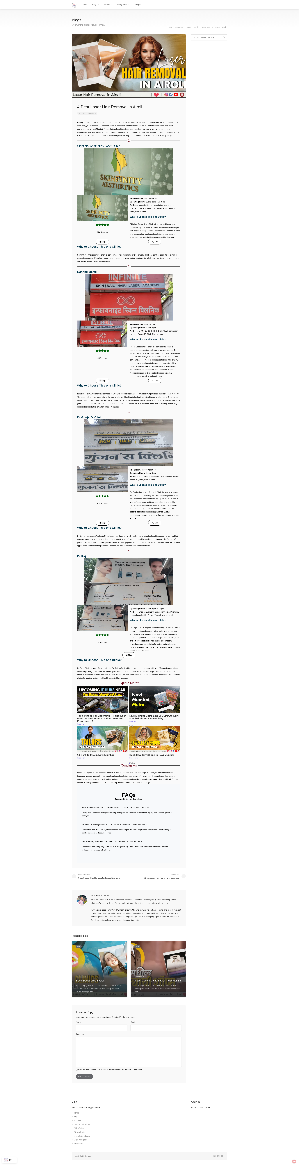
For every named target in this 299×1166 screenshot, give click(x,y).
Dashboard (78, 1144)
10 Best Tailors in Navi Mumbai (95, 755)
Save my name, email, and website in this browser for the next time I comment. (110, 1070)
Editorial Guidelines (81, 1124)
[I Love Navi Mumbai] (74, 4)
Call (156, 242)
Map (103, 242)
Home (85, 5)
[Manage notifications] (294, 1161)
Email (133, 1022)
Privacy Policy (121, 5)
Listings (136, 5)
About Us (106, 5)
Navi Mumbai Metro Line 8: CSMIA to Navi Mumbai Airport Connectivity (154, 717)
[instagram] (214, 1156)
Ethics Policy (78, 1128)
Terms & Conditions (81, 1136)
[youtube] (222, 1156)
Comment (80, 1034)
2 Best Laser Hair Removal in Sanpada (161, 876)
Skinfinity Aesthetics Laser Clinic (98, 146)
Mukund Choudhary (88, 113)
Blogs (94, 5)
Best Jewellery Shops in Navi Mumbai (151, 755)
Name (79, 1022)
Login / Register (80, 1140)
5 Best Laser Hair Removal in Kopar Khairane (99, 876)
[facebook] (218, 1156)
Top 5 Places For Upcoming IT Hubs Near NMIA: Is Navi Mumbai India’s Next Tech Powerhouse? (101, 718)
